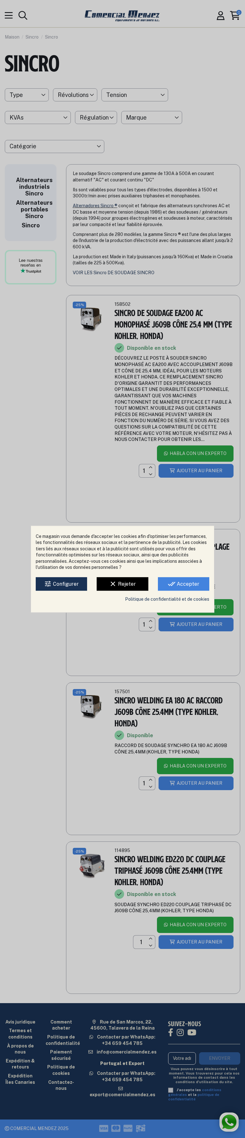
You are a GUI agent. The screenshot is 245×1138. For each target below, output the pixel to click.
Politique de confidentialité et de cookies (167, 599)
